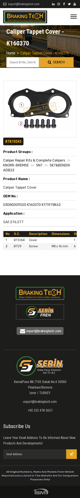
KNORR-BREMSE (16, 165)
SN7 (39, 165)
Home (10, 53)
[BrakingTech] (25, 16)
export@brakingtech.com (23, 4)
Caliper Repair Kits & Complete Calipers (34, 160)
